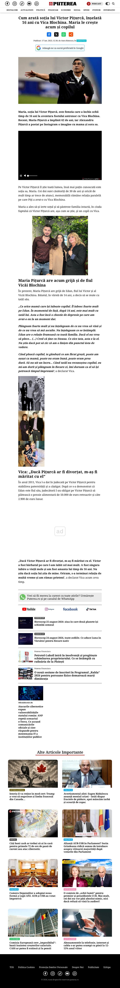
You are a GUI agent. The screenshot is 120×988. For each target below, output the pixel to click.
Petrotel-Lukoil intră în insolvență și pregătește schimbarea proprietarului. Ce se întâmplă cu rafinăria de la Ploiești (65, 658)
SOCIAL (77, 10)
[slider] (32, 176)
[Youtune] (29, 3)
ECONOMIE (66, 10)
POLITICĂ (40, 10)
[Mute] (25, 176)
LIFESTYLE (81, 41)
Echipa (106, 967)
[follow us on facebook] (70, 609)
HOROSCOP (39, 618)
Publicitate (93, 967)
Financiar (53, 10)
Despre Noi (78, 967)
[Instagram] (14, 3)
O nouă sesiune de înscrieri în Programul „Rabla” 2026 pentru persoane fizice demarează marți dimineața (67, 675)
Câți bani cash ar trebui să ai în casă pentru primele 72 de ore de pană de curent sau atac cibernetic (31, 846)
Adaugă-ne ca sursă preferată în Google (63, 48)
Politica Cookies (26, 967)
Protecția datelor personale (53, 967)
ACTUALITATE (27, 10)
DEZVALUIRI (12, 10)
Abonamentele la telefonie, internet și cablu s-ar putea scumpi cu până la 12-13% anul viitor (86, 945)
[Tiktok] (22, 3)
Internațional (17, 790)
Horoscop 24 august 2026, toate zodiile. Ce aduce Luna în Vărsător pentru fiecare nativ (67, 639)
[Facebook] (7, 3)
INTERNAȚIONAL (111, 10)
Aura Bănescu (67, 40)
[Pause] (21, 176)
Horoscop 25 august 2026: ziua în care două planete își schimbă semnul (66, 623)
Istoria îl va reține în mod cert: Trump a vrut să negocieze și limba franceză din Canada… (32, 796)
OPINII (86, 10)
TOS (12, 967)
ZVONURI (96, 10)
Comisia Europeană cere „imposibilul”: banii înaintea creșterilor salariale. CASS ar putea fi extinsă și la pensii (33, 945)
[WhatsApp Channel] (36, 3)
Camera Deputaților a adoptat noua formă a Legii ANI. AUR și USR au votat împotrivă (32, 896)
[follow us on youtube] (28, 609)
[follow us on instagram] (49, 609)
